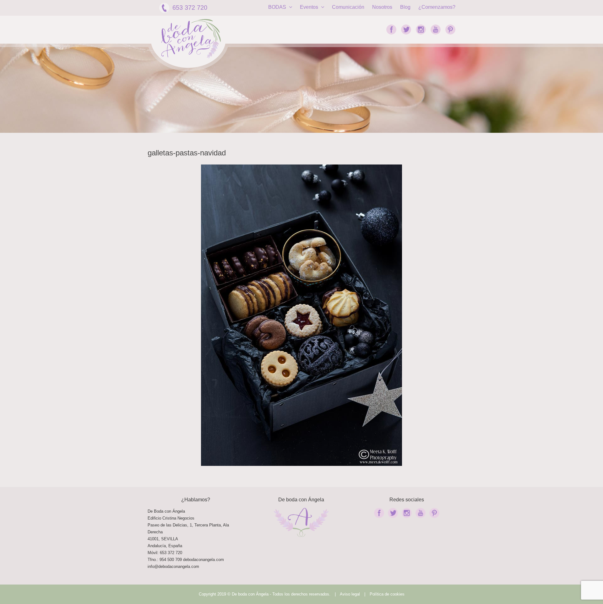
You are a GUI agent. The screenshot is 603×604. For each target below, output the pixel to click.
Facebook (391, 29)
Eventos (309, 7)
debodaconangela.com (203, 559)
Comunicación (348, 7)
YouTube (436, 29)
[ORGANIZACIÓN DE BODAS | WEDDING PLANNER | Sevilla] (191, 39)
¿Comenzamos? (436, 7)
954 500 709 (171, 559)
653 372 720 (189, 7)
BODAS (277, 7)
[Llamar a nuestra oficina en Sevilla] (182, 559)
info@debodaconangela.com (173, 566)
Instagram (421, 29)
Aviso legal (350, 594)
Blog (405, 7)
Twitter (406, 29)
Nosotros (382, 7)
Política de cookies (387, 594)
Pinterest (450, 29)
